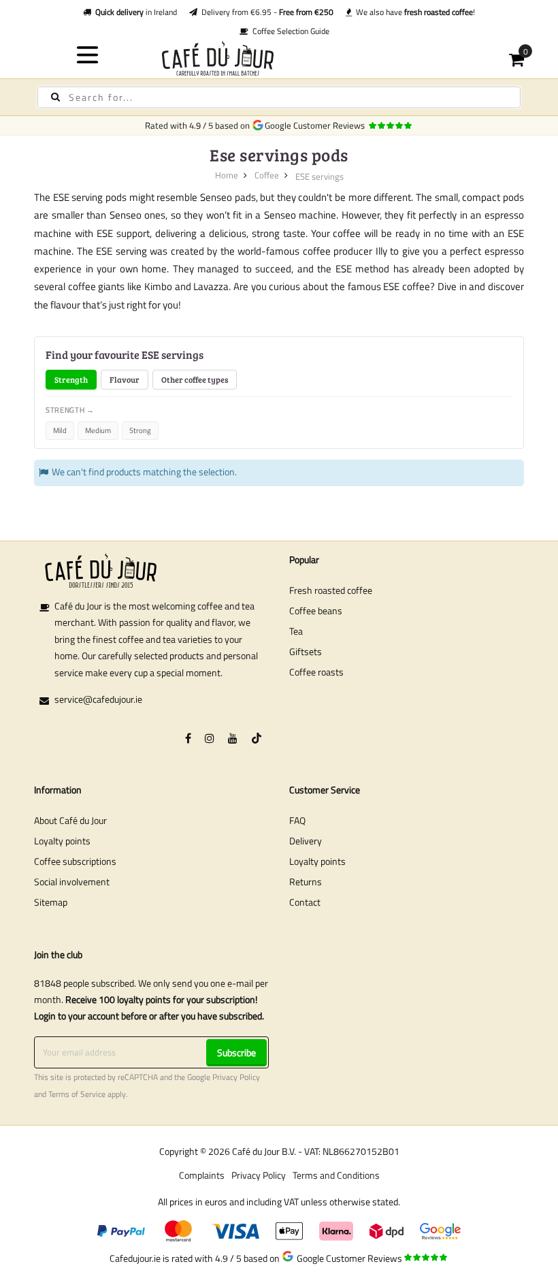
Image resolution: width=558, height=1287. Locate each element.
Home (226, 175)
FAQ (297, 820)
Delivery (305, 840)
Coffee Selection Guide (288, 31)
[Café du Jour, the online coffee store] (279, 58)
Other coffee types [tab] (194, 379)
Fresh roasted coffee (330, 590)
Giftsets (305, 651)
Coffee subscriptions (75, 861)
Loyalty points (62, 840)
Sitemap (50, 902)
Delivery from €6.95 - (265, 11)
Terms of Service (76, 1094)
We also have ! (413, 11)
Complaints (202, 1175)
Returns (305, 881)
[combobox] (279, 97)
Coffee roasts (316, 672)
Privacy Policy (236, 1077)
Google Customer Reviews (317, 125)
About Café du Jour (70, 820)
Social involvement (72, 881)
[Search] (55, 97)
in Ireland (136, 11)
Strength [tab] (71, 379)
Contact (305, 902)
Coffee (267, 175)
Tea (296, 631)
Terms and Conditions (336, 1175)
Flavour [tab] (125, 379)
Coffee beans (315, 610)
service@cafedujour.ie (98, 699)
